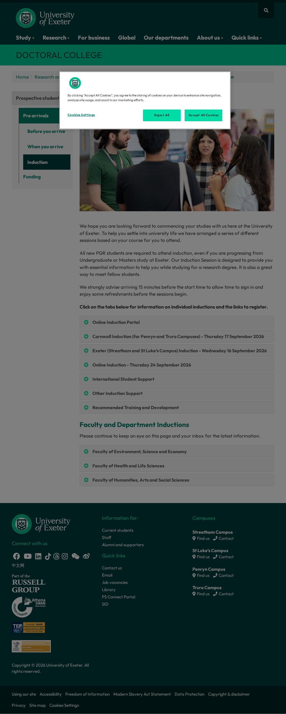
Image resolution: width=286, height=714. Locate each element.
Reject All (162, 115)
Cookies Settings (81, 115)
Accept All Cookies (204, 115)
